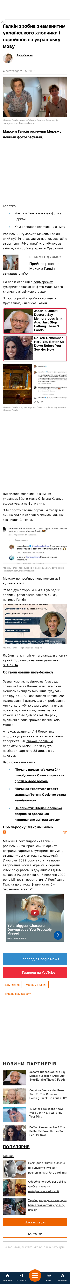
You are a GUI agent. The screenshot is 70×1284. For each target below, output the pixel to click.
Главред (51, 681)
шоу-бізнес (12, 984)
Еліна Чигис (25, 55)
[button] (35, 1278)
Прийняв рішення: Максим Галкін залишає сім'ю (31, 268)
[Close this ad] (2, 22)
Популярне (16, 1146)
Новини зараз (35, 1222)
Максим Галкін (48, 234)
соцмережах (43, 282)
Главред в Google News (40, 959)
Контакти (35, 1234)
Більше (8, 1156)
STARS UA (10, 665)
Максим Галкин (36, 984)
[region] (35, 173)
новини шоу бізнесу (18, 993)
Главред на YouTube (38, 972)
